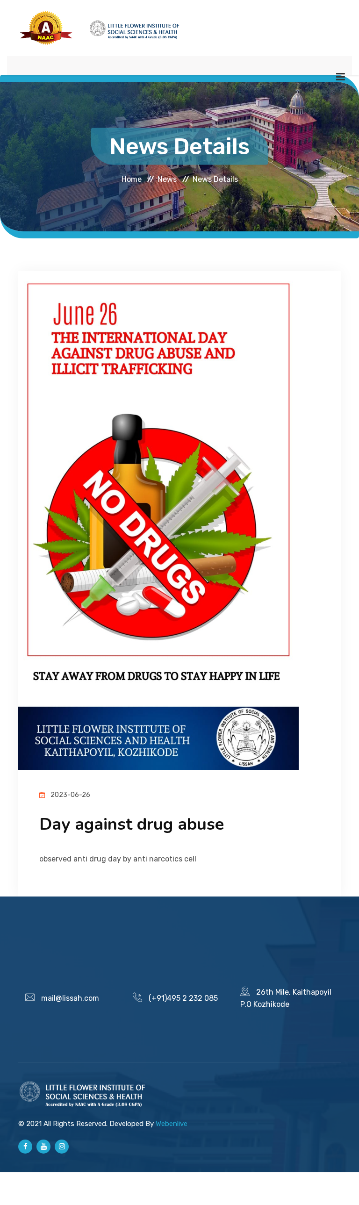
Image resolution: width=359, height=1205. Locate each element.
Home (132, 178)
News (167, 178)
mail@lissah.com (70, 998)
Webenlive (171, 1123)
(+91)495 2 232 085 (183, 998)
